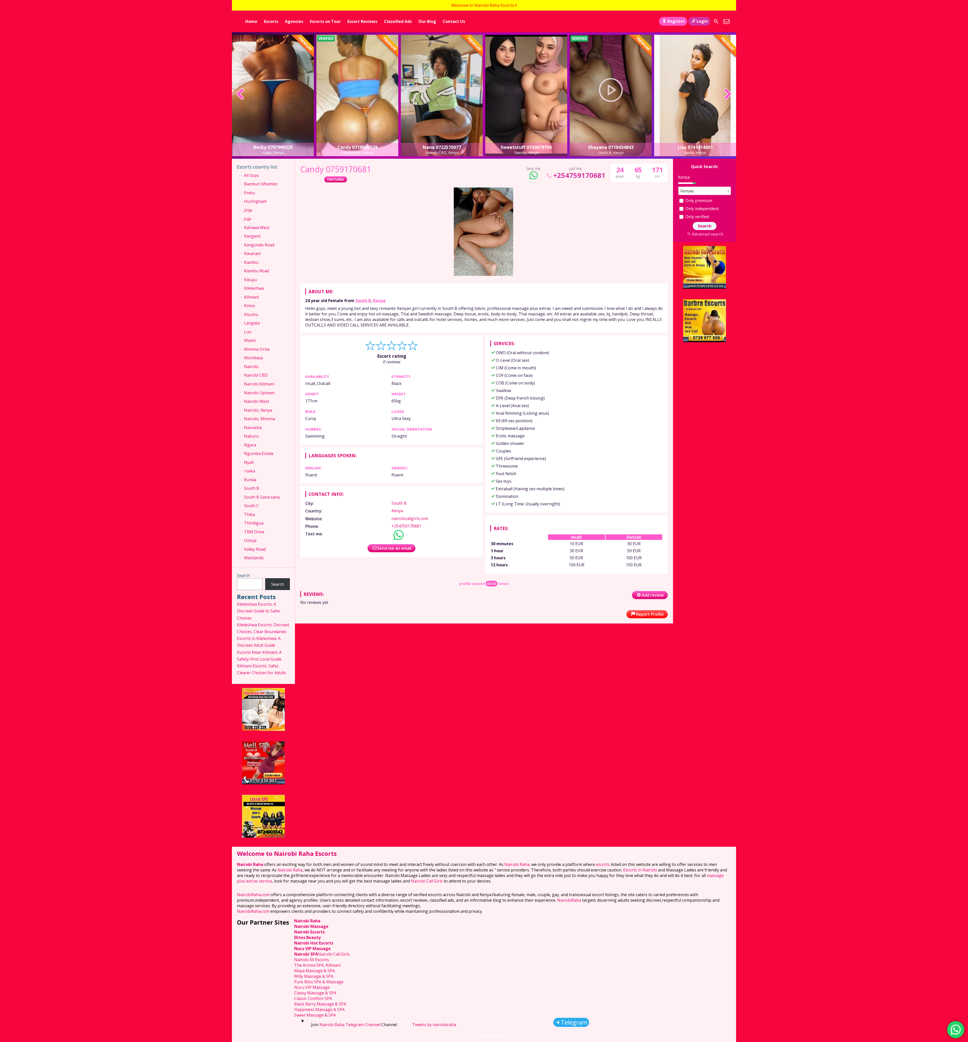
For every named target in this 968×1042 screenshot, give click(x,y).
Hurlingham (255, 201)
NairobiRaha (569, 900)
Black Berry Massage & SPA (320, 1004)
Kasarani (252, 253)
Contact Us (454, 21)
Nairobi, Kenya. (258, 410)
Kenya (379, 300)
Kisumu (251, 314)
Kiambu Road (256, 271)
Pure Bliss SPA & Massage (318, 982)
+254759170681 (579, 175)
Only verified (696, 216)
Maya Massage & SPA (314, 970)
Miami (250, 340)
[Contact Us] (726, 21)
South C (251, 505)
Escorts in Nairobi (640, 870)
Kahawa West (256, 227)
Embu (249, 193)
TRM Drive (254, 532)
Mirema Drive (257, 349)
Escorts (271, 21)
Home (251, 21)
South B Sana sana (262, 497)
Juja (247, 218)
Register (676, 21)
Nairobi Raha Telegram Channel (349, 1024)
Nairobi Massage (311, 926)
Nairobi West (256, 401)
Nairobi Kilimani (259, 384)
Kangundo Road (259, 245)
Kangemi (252, 236)
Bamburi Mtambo (261, 184)
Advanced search (707, 234)
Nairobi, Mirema (259, 418)
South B (363, 300)
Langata (252, 323)
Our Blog (427, 21)
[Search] (716, 21)
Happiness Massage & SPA (319, 1009)
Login (702, 21)
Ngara (250, 445)
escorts (603, 864)
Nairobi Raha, (517, 864)
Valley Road (255, 549)
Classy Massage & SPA (315, 993)
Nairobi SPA (306, 954)
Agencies (294, 21)
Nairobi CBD (256, 375)
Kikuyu (250, 279)
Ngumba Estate (259, 453)
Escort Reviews (362, 21)
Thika (249, 514)
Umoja (250, 540)
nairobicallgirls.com (409, 518)
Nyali (249, 462)
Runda (250, 479)
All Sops (251, 175)
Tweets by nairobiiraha (434, 1024)
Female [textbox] (687, 191)
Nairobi (251, 366)
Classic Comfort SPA (313, 998)
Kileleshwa (254, 288)
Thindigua (253, 523)
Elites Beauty (307, 937)
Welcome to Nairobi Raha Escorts (287, 853)
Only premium (698, 200)
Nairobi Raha (250, 864)
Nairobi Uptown (259, 393)
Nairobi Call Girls (427, 881)
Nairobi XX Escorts (311, 959)
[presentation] (240, 94)
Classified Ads (398, 21)
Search (243, 575)
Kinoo (249, 305)
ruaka (249, 471)
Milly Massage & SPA (313, 976)
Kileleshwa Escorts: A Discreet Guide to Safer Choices (259, 611)
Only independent (701, 208)
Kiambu (251, 262)
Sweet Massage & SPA (315, 1015)
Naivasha (253, 427)
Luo (247, 332)
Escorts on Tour (325, 21)
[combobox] (704, 190)
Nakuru (251, 436)
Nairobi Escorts (309, 932)
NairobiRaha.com (253, 894)
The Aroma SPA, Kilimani (317, 965)
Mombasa (253, 358)
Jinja (248, 210)
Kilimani (251, 297)
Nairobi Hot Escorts (313, 943)
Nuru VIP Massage (312, 948)
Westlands (254, 558)
